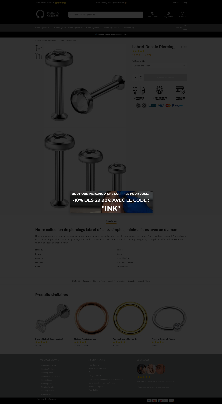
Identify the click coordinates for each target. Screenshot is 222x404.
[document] (111, 202)
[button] (149, 195)
